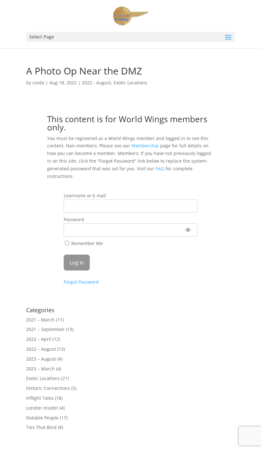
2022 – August (41, 349)
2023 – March (40, 369)
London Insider (42, 408)
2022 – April (38, 339)
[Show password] (188, 229)
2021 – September (45, 329)
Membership (145, 146)
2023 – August (41, 359)
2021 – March (40, 320)
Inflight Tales (39, 398)
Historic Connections (48, 388)
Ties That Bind (41, 427)
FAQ (160, 168)
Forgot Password (81, 282)
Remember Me (86, 243)
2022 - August (96, 83)
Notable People (42, 418)
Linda (38, 83)
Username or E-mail (85, 196)
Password (74, 219)
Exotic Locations (130, 83)
